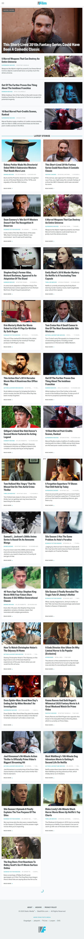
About (29, 907)
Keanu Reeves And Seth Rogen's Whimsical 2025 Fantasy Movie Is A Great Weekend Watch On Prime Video (62, 705)
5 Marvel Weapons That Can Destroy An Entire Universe (21, 60)
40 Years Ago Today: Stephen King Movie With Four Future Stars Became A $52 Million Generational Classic (21, 596)
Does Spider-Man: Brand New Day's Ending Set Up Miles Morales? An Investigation (21, 703)
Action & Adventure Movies (55, 335)
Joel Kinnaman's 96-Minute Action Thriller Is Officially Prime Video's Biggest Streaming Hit (20, 759)
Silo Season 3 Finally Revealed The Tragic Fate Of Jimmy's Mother (61, 593)
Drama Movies (9, 174)
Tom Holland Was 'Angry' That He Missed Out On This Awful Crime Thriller (20, 487)
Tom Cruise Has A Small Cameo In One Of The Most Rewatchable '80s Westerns (62, 328)
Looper (52, 921)
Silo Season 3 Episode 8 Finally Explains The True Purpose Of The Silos (20, 812)
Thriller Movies (51, 282)
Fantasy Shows (8, 10)
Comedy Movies (9, 440)
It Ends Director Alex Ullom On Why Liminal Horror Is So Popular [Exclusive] (62, 650)
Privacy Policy (51, 907)
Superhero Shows (51, 490)
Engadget (27, 921)
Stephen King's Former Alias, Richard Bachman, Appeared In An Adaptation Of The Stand (20, 275)
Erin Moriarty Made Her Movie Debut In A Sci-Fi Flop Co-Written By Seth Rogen (20, 328)
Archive (38, 907)
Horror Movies (7, 91)
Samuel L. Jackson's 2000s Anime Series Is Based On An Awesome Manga (20, 539)
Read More (7, 188)
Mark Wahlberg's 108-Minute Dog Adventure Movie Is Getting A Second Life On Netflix (61, 759)
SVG (58, 921)
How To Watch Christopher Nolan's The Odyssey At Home (20, 649)
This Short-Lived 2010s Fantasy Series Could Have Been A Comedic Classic (41, 47)
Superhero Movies (8, 65)
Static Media (29, 911)
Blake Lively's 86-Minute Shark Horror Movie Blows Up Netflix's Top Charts (62, 812)
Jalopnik (36, 921)
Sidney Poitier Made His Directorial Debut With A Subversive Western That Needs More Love (20, 167)
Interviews (49, 657)
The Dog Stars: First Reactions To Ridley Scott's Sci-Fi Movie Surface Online (21, 865)
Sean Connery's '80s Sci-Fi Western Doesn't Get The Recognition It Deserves (21, 222)
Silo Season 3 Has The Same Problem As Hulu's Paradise (58, 538)
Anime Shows (8, 546)
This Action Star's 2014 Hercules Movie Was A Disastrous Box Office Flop (20, 381)
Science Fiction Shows (53, 543)
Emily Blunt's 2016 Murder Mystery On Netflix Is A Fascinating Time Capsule (62, 275)
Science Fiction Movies (12, 229)
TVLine (44, 921)
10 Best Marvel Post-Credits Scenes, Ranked (19, 113)
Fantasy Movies (50, 713)
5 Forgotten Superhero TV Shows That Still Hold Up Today (61, 485)
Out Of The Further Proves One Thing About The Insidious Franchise (19, 87)
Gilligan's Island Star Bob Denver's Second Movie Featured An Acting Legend (20, 434)
